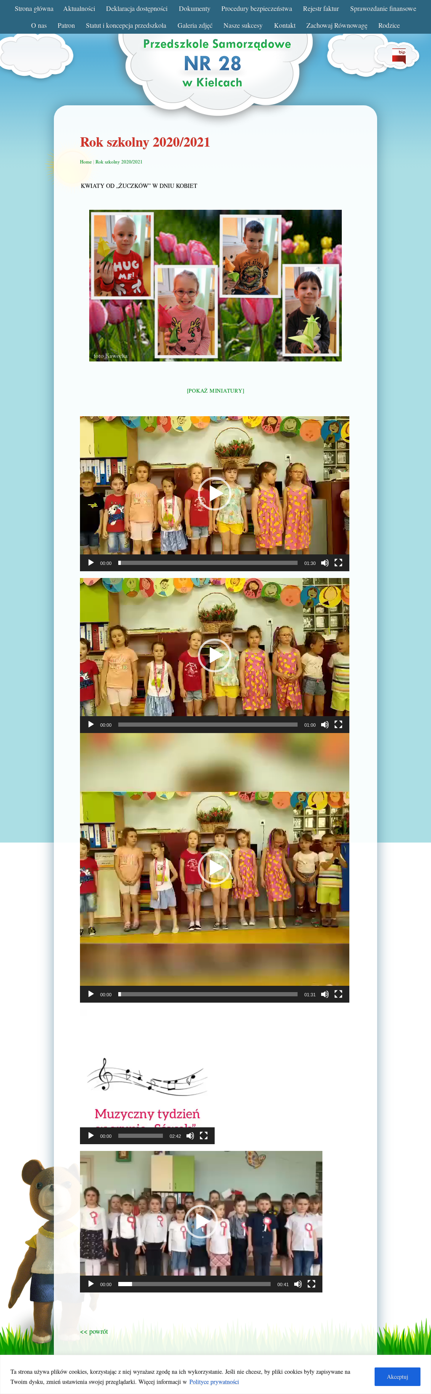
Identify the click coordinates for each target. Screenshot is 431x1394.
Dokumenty (194, 8)
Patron (66, 25)
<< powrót (94, 1331)
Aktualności (79, 8)
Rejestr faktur (321, 8)
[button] (214, 494)
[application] (214, 493)
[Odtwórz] (91, 563)
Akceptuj (397, 1377)
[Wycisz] (325, 563)
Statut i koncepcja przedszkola (126, 25)
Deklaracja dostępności (137, 8)
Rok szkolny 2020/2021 (119, 161)
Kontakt (284, 25)
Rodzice (389, 25)
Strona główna (34, 8)
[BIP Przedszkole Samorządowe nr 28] (399, 61)
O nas (39, 25)
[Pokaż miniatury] (216, 390)
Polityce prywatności (214, 1382)
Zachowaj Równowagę (336, 25)
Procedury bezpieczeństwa (256, 8)
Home (86, 161)
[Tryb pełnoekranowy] (338, 563)
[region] (215, 1374)
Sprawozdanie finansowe (383, 8)
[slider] (208, 563)
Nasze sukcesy (243, 25)
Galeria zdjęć (195, 25)
